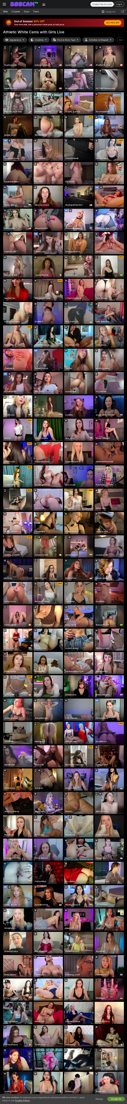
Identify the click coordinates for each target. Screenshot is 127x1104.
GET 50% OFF (112, 23)
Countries (39, 40)
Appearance (15, 40)
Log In (119, 4)
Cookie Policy (22, 1100)
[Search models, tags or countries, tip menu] (122, 11)
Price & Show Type (66, 40)
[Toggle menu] (4, 4)
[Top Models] (44, 4)
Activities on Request (98, 40)
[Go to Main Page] (24, 4)
